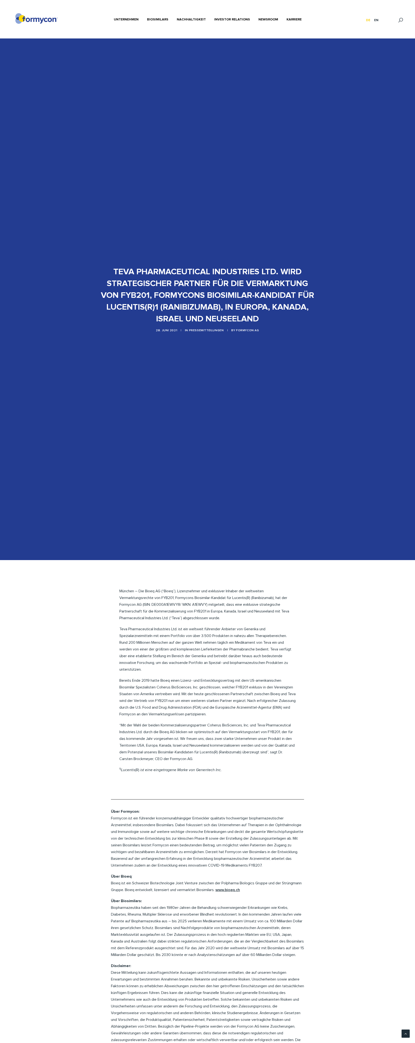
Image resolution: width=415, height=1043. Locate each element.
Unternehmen (126, 19)
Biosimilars (157, 19)
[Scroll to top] (406, 1033)
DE (368, 20)
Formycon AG (247, 330)
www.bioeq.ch (227, 890)
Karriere (294, 19)
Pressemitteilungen (206, 330)
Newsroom (268, 19)
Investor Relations (232, 19)
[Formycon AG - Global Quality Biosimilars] (36, 18)
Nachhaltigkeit (191, 19)
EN (376, 20)
